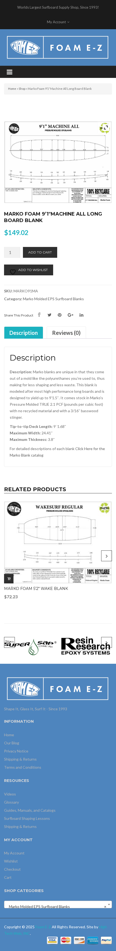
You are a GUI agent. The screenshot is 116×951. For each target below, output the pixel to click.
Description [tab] (23, 332)
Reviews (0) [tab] (66, 332)
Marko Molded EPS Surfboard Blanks (53, 298)
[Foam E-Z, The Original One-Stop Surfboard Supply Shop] (58, 47)
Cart (8, 877)
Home (12, 88)
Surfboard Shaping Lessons (27, 818)
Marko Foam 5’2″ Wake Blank (36, 588)
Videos (10, 794)
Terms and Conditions (22, 767)
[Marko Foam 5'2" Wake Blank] (58, 542)
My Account (14, 853)
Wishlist (11, 861)
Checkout (12, 869)
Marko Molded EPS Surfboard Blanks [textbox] (56, 906)
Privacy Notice (16, 751)
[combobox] (58, 904)
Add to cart (40, 252)
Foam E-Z (43, 926)
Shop (22, 88)
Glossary (11, 802)
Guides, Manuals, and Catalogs (30, 810)
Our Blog (11, 743)
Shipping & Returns (20, 759)
